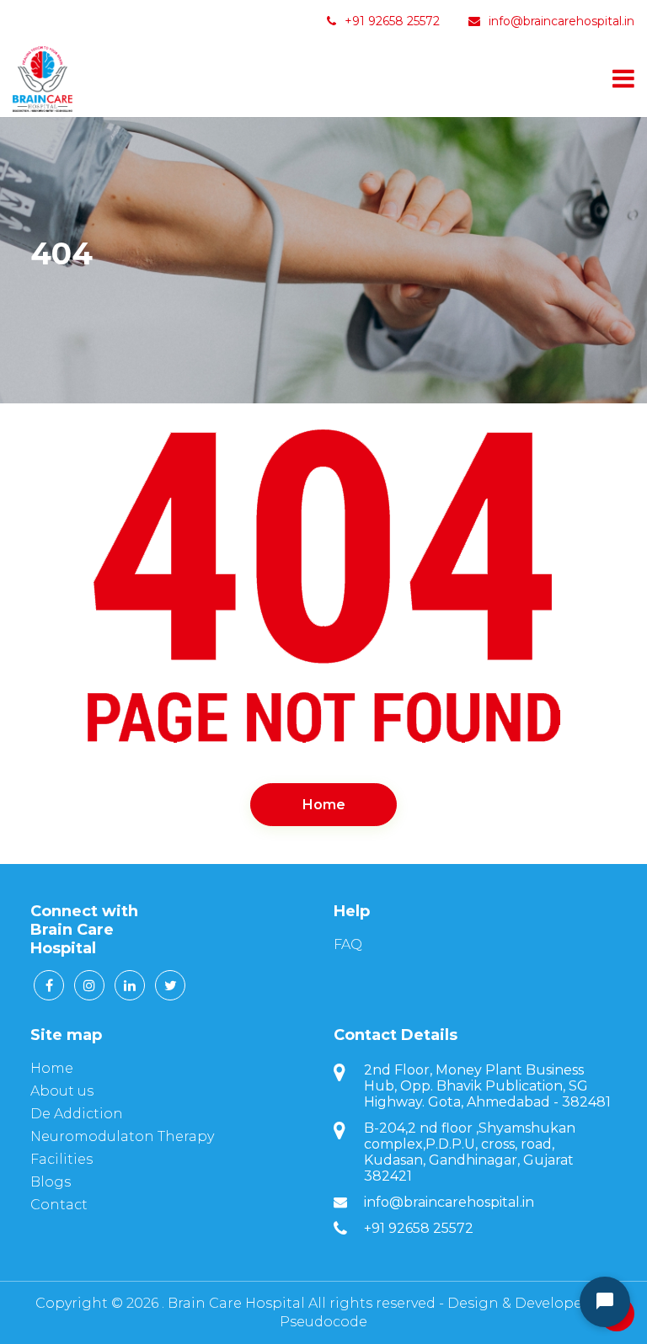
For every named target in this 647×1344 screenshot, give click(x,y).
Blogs (50, 1182)
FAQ (348, 944)
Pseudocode (323, 1322)
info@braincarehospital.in (561, 21)
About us (62, 1091)
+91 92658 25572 (390, 21)
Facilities (61, 1159)
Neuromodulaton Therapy (122, 1136)
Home (323, 805)
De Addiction (76, 1114)
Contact (59, 1205)
